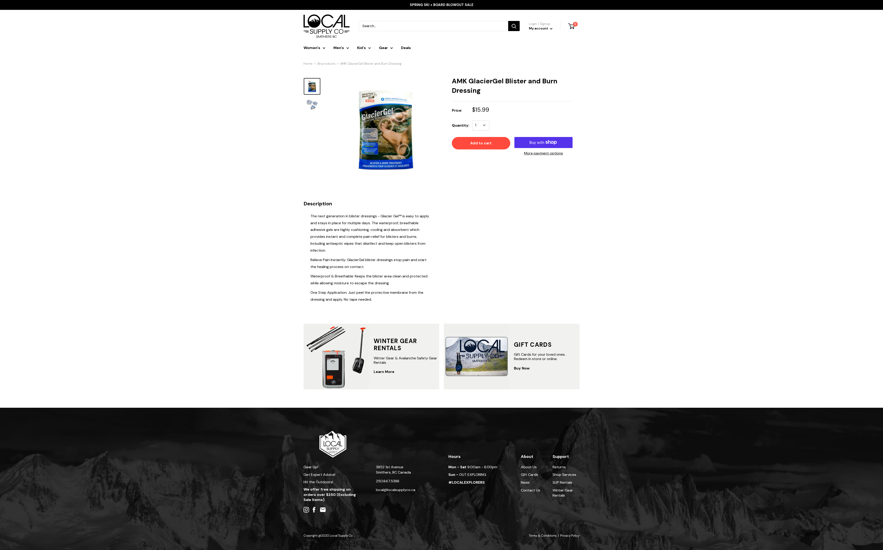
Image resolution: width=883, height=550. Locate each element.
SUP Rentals (562, 482)
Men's (338, 47)
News (525, 482)
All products (326, 63)
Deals (406, 47)
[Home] (332, 433)
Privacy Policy (569, 536)
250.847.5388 (387, 481)
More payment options (543, 153)
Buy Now (522, 368)
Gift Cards (529, 474)
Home (308, 63)
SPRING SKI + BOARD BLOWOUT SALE (441, 5)
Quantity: (460, 125)
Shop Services (564, 474)
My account (539, 28)
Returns (559, 467)
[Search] (514, 26)
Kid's (361, 47)
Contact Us (530, 490)
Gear (383, 47)
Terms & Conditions (543, 536)
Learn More (384, 371)
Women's (312, 47)
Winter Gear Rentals (563, 493)
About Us (529, 467)
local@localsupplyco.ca (395, 489)
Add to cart (481, 142)
